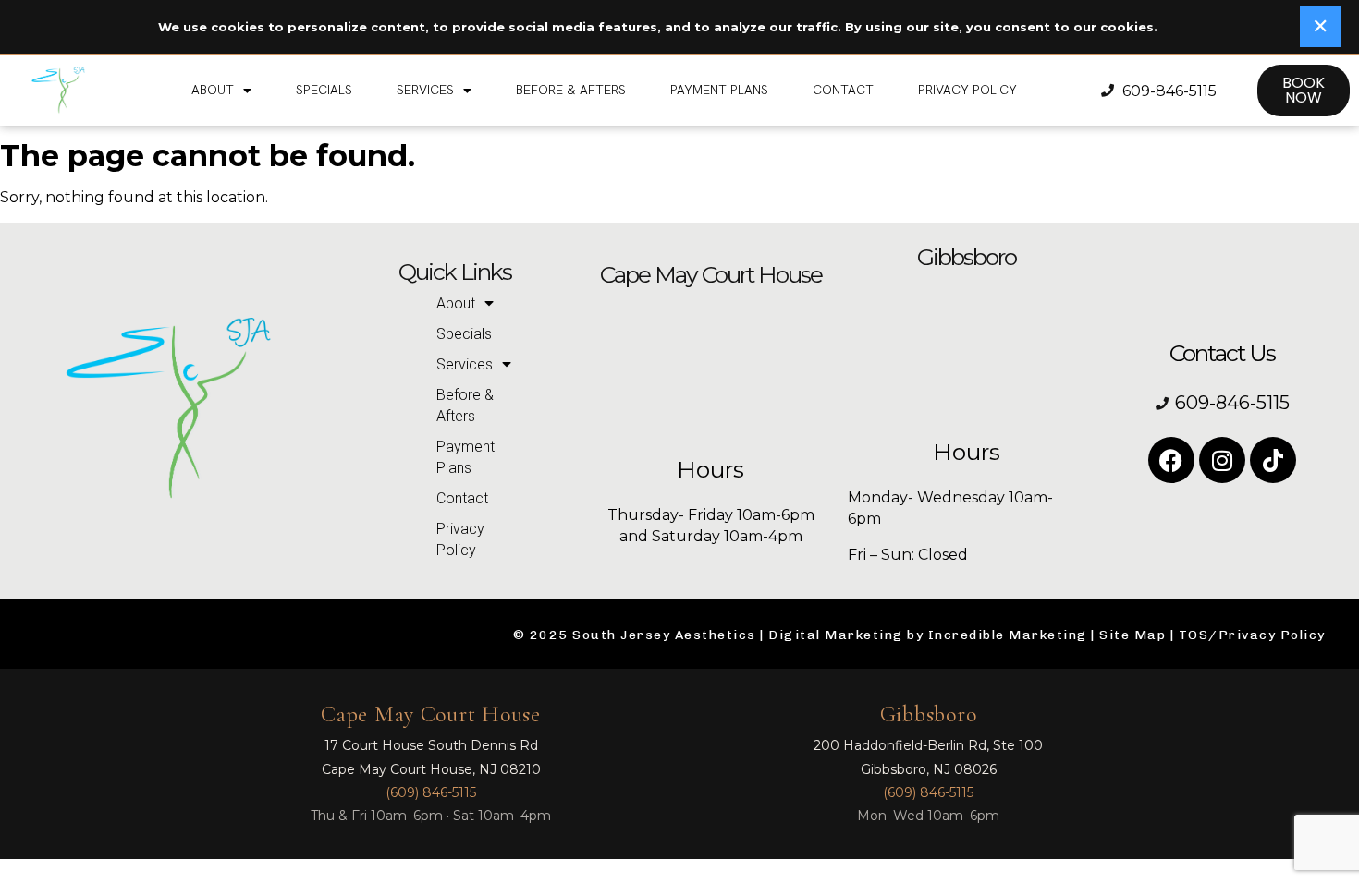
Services (425, 89)
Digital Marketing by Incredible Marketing (927, 635)
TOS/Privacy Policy (1252, 635)
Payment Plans (719, 89)
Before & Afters (571, 89)
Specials (324, 89)
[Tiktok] (1273, 460)
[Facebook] (1171, 460)
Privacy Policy (967, 89)
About (212, 89)
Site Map (1132, 635)
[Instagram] (1222, 460)
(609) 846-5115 (431, 792)
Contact (843, 89)
